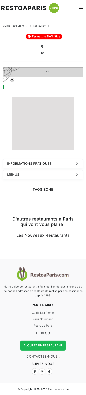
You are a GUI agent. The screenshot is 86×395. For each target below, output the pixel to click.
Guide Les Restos (43, 312)
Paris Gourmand (43, 319)
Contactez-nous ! (43, 356)
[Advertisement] (43, 123)
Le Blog (43, 333)
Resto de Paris (43, 325)
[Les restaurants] (43, 53)
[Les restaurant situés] (43, 46)
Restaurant (39, 25)
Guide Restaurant (13, 25)
